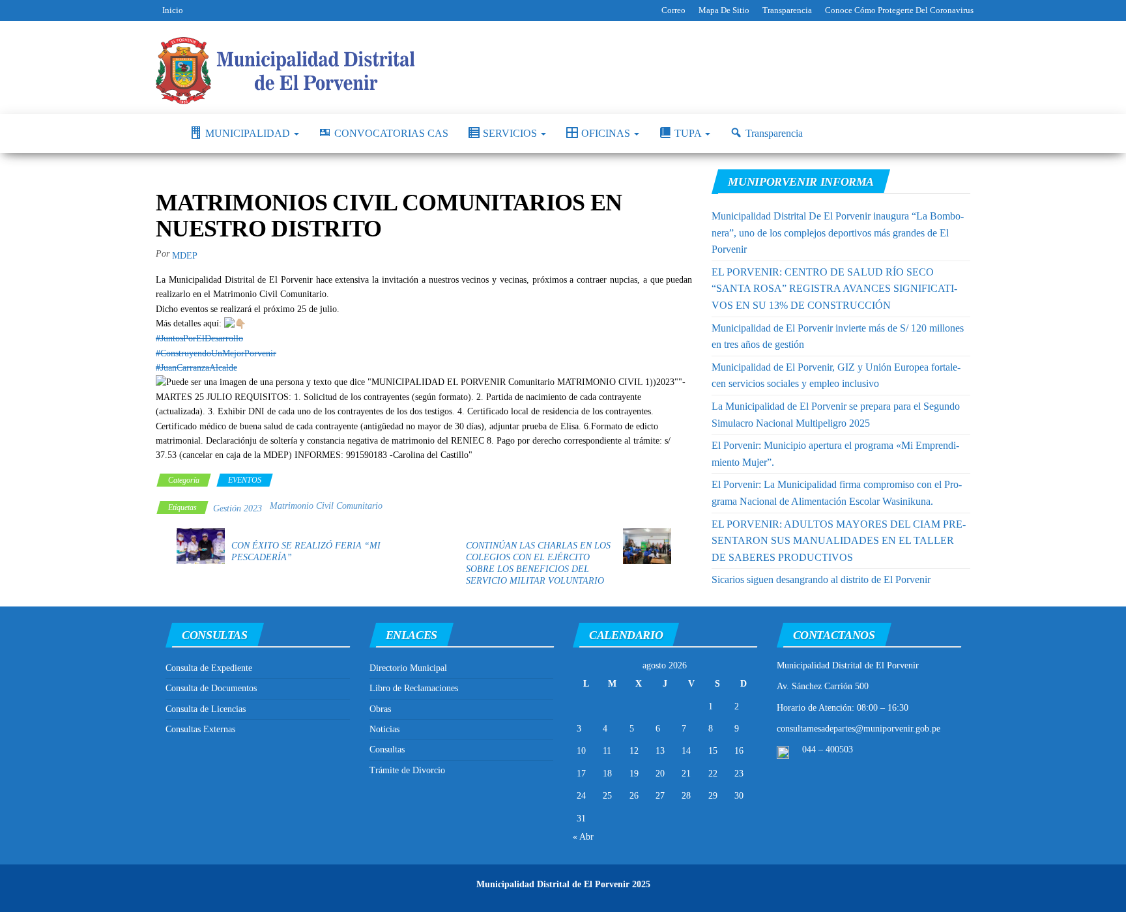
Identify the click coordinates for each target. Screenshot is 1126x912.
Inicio (172, 10)
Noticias (384, 729)
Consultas (387, 749)
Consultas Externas (200, 729)
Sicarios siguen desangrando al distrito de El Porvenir (821, 579)
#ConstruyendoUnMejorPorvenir (216, 353)
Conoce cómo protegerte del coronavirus (899, 10)
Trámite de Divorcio (407, 770)
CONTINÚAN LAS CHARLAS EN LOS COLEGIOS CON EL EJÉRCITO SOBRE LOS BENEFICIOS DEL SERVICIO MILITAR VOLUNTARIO (538, 563)
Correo (673, 10)
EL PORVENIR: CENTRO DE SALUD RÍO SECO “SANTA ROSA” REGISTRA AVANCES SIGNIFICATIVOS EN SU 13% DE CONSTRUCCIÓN (834, 288)
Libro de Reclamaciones (413, 688)
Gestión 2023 (237, 508)
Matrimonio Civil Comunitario (326, 506)
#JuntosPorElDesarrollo (199, 338)
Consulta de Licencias (206, 709)
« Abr (583, 837)
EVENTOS (244, 480)
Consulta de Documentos (211, 688)
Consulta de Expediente (209, 668)
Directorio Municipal (408, 668)
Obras (380, 709)
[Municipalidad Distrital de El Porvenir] (163, 133)
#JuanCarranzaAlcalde (196, 368)
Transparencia (787, 10)
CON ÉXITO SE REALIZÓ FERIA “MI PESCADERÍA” (306, 551)
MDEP (184, 256)
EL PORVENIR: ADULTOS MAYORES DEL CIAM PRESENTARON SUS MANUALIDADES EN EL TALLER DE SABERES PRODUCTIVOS (839, 541)
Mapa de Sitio (724, 10)
